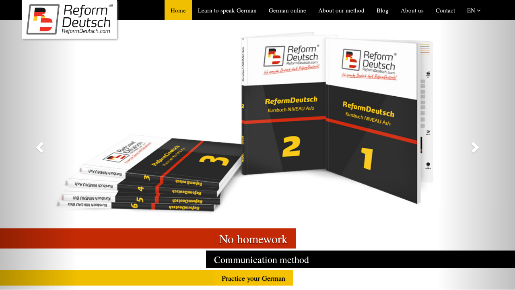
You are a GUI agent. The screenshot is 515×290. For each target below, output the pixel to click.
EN (472, 10)
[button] (38, 145)
